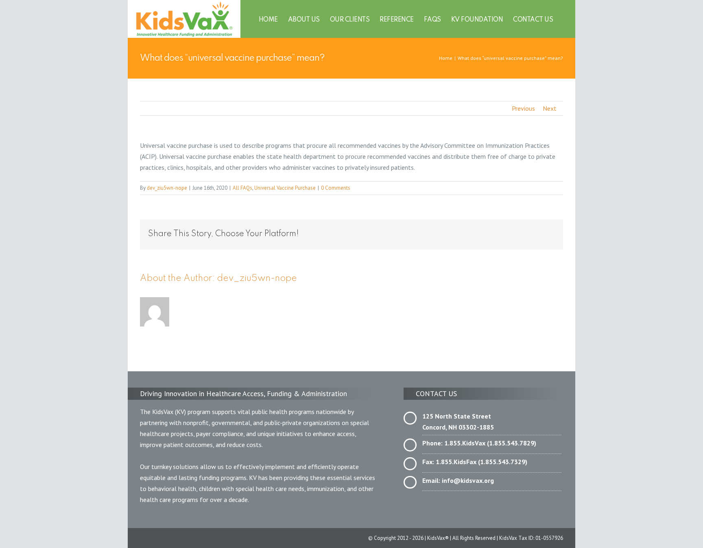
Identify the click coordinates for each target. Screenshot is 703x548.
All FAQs (242, 187)
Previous (523, 108)
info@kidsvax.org (468, 480)
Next (550, 108)
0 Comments (335, 187)
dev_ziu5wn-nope (167, 187)
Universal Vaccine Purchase (285, 187)
